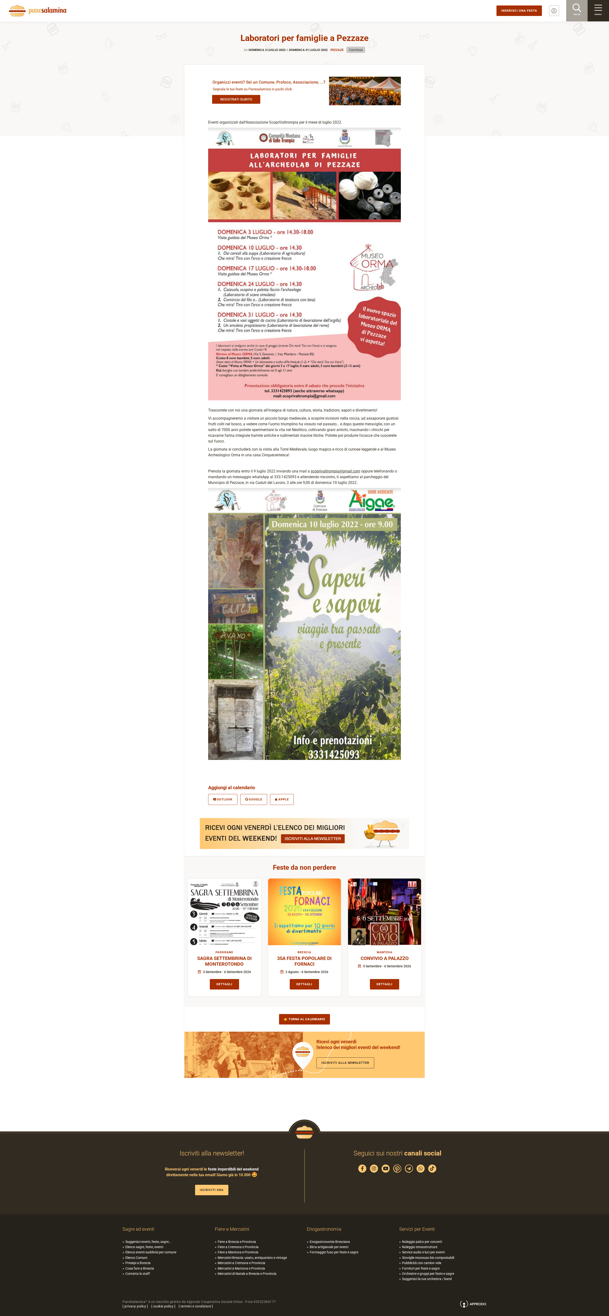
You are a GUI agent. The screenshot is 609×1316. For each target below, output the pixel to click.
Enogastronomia (324, 1229)
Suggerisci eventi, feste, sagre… (148, 1242)
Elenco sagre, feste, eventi (144, 1247)
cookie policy (163, 1306)
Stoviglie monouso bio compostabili (428, 1258)
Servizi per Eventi (417, 1229)
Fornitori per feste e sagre (421, 1268)
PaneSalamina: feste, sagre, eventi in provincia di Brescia (37, 10)
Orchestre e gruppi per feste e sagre (428, 1274)
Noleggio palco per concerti (422, 1242)
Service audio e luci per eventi (423, 1252)
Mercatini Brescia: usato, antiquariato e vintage (252, 1258)
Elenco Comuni (136, 1258)
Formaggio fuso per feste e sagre (334, 1252)
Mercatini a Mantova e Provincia (241, 1268)
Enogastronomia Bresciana (330, 1242)
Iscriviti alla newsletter (345, 1063)
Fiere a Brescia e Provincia (237, 1242)
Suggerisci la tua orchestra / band (427, 1279)
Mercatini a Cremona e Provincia (241, 1263)
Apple (283, 799)
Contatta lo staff (137, 1274)
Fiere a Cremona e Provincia (238, 1247)
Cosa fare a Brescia (139, 1268)
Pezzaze (337, 50)
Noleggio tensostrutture (419, 1247)
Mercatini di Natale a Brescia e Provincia (247, 1274)
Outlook (224, 799)
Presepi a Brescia (138, 1263)
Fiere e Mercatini (232, 1229)
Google (255, 799)
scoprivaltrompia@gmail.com (335, 471)
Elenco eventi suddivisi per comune (150, 1252)
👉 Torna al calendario (304, 1019)
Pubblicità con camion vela (421, 1263)
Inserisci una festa (519, 10)
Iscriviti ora (212, 1190)
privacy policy (135, 1306)
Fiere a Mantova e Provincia (238, 1252)
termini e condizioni (196, 1306)
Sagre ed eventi (138, 1229)
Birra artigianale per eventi (329, 1247)
